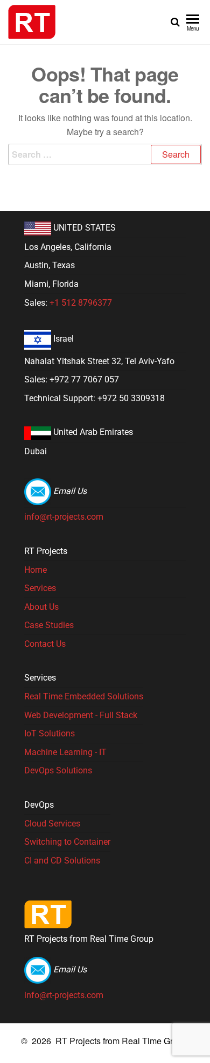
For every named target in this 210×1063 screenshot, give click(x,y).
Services (40, 588)
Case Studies (49, 625)
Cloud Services (52, 823)
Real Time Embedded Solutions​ (83, 696)
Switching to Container (67, 842)
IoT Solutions (49, 733)
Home (35, 570)
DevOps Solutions (58, 770)
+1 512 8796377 (81, 303)
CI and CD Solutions (62, 860)
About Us (41, 607)
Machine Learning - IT (65, 752)
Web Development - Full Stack (80, 715)
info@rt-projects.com (63, 517)
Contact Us (45, 644)
